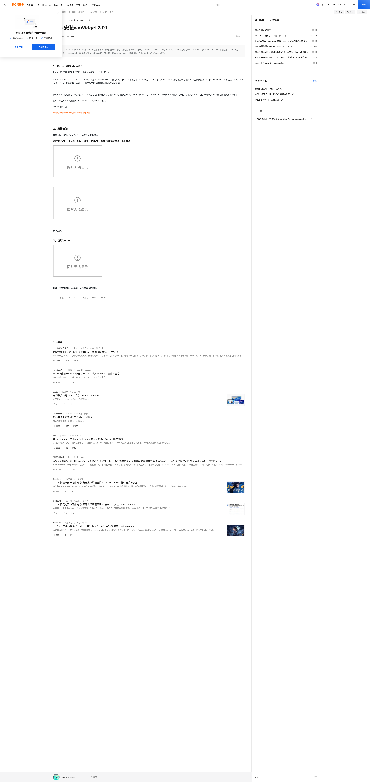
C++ (75, 297)
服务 (85, 4)
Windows (89, 370)
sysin (55, 391)
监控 (70, 457)
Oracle (68, 413)
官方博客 (72, 12)
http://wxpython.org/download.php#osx (72, 112)
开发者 (81, 479)
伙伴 (78, 4)
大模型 (30, 4)
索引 (80, 391)
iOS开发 (85, 297)
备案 (339, 4)
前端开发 (84, 348)
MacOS (103, 297)
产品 (38, 4)
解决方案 (46, 4)
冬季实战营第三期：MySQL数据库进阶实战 (274, 94)
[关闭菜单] (4, 4)
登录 (364, 4)
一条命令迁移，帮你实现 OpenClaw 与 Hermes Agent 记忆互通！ (284, 118)
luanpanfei (57, 413)
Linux (72, 435)
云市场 (70, 4)
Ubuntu (65, 435)
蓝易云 (56, 435)
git (75, 479)
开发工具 (68, 479)
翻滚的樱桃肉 (58, 457)
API (68, 297)
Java (94, 297)
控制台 (346, 4)
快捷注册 (19, 46)
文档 (333, 4)
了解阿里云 (95, 4)
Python (85, 522)
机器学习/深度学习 (72, 522)
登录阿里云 (43, 46)
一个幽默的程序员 (60, 348)
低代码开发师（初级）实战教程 (269, 88)
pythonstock (68, 777)
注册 (353, 4)
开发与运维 (71, 20)
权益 (55, 4)
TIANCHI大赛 (92, 12)
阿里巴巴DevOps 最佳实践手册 (269, 99)
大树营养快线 (58, 370)
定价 (62, 4)
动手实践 (62, 12)
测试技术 (99, 348)
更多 (315, 80)
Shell (79, 435)
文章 (81, 20)
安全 (92, 348)
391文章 (95, 777)
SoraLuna (57, 479)
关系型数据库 (84, 413)
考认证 (81, 12)
